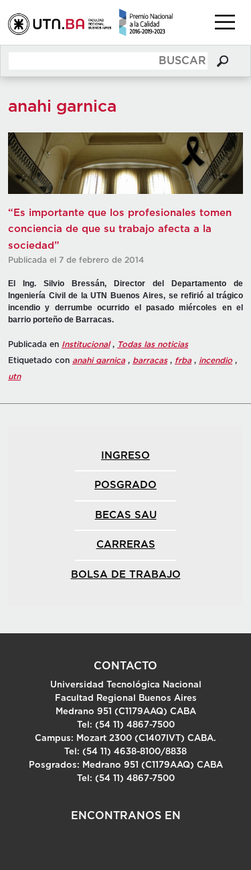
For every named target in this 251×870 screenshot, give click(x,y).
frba (183, 360)
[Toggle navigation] (225, 22)
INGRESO (125, 456)
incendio (215, 360)
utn (14, 376)
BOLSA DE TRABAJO (126, 575)
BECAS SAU (126, 515)
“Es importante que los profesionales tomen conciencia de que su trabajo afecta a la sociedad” (120, 229)
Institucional (86, 344)
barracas (150, 360)
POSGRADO (125, 485)
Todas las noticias (152, 344)
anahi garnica (98, 360)
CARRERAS (125, 545)
